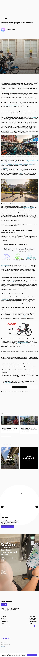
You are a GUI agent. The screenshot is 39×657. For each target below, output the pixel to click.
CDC (20, 283)
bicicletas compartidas (24, 82)
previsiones (34, 117)
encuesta (5, 168)
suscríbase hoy (8, 382)
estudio (20, 173)
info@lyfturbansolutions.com (6, 644)
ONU (9, 116)
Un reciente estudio (5, 265)
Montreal (26, 315)
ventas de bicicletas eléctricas (11, 105)
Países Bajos (29, 164)
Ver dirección (3, 646)
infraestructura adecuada (28, 207)
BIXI (33, 317)
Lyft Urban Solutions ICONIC (22, 342)
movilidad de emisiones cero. (8, 91)
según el (12, 281)
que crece (24, 205)
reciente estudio (5, 299)
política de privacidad (20, 655)
